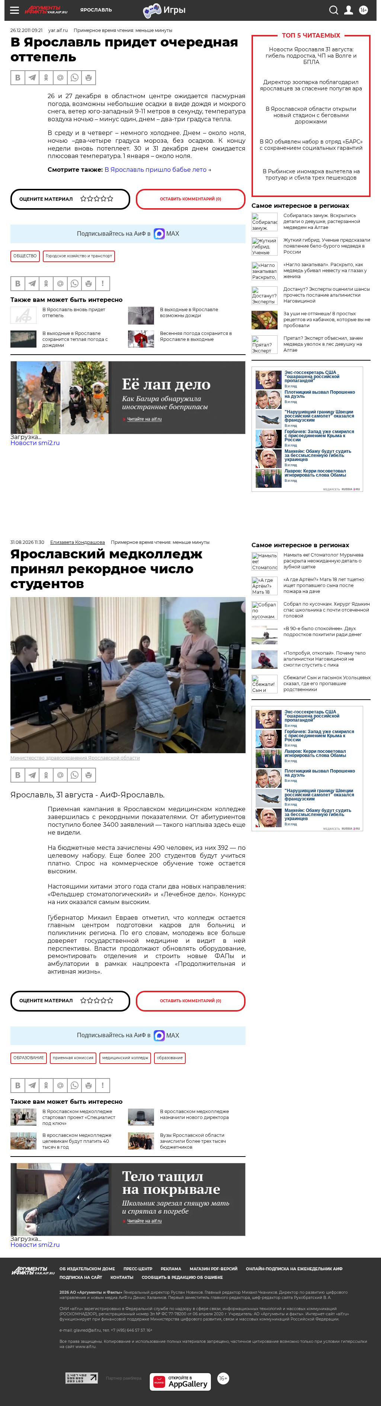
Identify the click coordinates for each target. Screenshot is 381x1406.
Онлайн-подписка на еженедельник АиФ (294, 1269)
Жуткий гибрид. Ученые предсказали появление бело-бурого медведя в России (327, 246)
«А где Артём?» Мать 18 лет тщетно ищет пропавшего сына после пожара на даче (324, 585)
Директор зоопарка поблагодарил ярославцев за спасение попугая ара (311, 85)
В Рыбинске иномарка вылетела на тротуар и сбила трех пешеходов (311, 174)
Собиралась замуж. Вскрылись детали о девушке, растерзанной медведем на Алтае (322, 221)
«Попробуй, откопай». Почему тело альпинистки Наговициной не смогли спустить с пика (325, 659)
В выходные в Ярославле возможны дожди (189, 312)
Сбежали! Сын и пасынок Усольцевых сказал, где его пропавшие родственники (327, 683)
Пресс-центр (138, 1269)
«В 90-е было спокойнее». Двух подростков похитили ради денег (323, 631)
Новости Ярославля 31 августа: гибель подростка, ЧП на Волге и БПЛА (311, 55)
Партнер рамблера (123, 1378)
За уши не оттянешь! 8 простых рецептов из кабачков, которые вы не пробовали (327, 319)
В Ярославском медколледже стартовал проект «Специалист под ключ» (78, 1117)
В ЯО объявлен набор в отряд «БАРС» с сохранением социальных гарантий (311, 145)
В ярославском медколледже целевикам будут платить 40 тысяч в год (76, 1141)
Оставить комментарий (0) (190, 199)
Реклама (171, 1269)
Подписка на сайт (81, 1277)
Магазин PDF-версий (213, 1269)
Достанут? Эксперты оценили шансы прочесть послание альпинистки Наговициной (327, 295)
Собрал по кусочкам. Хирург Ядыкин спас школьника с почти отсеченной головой (327, 610)
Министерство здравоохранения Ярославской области (75, 758)
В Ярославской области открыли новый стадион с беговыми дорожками (311, 115)
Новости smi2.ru (35, 442)
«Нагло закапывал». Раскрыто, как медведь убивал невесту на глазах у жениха (325, 270)
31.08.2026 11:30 (27, 542)
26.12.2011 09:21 (26, 30)
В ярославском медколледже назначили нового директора (194, 1114)
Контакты (122, 1277)
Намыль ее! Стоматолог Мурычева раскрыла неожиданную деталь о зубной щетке (324, 561)
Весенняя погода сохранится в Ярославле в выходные (196, 336)
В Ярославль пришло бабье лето (155, 169)
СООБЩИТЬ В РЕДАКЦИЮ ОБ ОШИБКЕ (182, 1277)
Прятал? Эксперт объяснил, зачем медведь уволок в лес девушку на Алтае (323, 344)
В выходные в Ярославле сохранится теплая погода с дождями (75, 339)
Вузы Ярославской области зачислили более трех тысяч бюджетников (193, 1141)
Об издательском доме (87, 1269)
